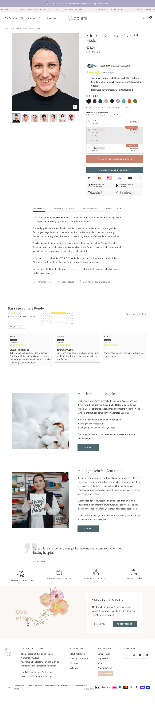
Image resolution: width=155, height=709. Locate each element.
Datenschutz (104, 653)
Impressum (103, 658)
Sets (41, 17)
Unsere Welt (52, 17)
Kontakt (74, 663)
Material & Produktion (64, 208)
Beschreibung (39, 208)
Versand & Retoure (79, 658)
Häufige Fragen (77, 653)
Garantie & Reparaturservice (96, 281)
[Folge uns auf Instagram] (133, 655)
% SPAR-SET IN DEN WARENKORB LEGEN (114, 159)
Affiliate (74, 667)
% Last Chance (28, 17)
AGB (100, 663)
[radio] (114, 122)
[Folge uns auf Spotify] (146, 655)
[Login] (144, 18)
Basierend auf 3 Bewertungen (21, 316)
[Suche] (139, 18)
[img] (30, 345)
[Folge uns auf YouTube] (140, 655)
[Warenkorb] (149, 18)
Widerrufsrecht (105, 667)
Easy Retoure (68, 281)
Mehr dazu (88, 447)
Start (7, 28)
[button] (93, 72)
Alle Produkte (11, 17)
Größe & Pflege (90, 208)
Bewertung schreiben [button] (136, 314)
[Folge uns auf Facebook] (127, 655)
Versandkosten (45, 281)
